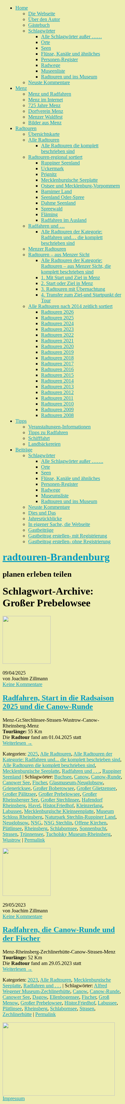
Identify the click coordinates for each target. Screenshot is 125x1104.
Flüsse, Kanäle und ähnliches (70, 53)
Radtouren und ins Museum (69, 76)
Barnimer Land (56, 191)
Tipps (21, 421)
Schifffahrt (39, 438)
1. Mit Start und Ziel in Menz (70, 277)
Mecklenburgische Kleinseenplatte (59, 811)
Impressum (14, 1098)
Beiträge (23, 449)
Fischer (39, 782)
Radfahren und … (46, 226)
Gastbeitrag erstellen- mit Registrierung (67, 535)
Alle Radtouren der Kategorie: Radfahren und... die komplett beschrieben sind (61, 756)
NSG (36, 822)
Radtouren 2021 (57, 340)
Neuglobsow (15, 822)
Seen (46, 48)
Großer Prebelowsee (59, 794)
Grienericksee (16, 788)
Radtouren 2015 (57, 375)
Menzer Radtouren (47, 249)
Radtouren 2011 (57, 398)
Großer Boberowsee (53, 788)
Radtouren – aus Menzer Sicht (58, 254)
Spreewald (52, 208)
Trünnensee (31, 834)
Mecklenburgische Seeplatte (69, 180)
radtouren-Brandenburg (56, 557)
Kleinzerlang (89, 805)
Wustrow (12, 840)
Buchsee (62, 776)
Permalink (34, 840)
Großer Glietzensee (96, 788)
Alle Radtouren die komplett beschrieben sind (69, 148)
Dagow (39, 997)
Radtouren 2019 (57, 352)
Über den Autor (44, 19)
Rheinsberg (35, 828)
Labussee (12, 811)
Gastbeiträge (41, 530)
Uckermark (52, 168)
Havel (34, 805)
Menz (21, 88)
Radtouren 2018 (57, 358)
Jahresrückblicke (45, 518)
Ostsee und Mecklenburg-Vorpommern (80, 185)
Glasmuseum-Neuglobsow (76, 782)
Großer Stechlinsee (60, 799)
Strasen (10, 834)
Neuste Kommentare (49, 82)
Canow (81, 776)
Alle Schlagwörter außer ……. (72, 461)
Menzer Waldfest (45, 117)
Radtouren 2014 (57, 381)
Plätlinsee (12, 828)
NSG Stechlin (58, 822)
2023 (33, 980)
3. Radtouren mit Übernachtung (73, 289)
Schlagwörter (41, 30)
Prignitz (49, 174)
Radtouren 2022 (57, 335)
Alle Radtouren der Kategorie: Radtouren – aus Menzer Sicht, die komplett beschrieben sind (76, 266)
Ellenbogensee (64, 997)
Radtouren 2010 (57, 403)
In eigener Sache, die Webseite (59, 524)
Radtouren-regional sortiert (55, 157)
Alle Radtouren (43, 140)
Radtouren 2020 (57, 346)
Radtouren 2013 (57, 386)
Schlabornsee (63, 828)
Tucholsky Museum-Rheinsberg (78, 834)
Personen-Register (59, 59)
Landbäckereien (44, 444)
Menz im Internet (45, 99)
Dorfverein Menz (45, 111)
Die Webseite (41, 13)
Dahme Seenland (58, 203)
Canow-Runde (106, 776)
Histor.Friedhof (58, 805)
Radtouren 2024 (57, 323)
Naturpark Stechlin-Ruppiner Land (80, 817)
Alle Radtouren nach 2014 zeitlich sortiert (70, 306)
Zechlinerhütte (17, 1014)
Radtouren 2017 (57, 363)
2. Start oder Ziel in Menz (67, 283)
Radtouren (26, 128)
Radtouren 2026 (57, 312)
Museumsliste (55, 495)
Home (21, 8)
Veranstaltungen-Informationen (59, 426)
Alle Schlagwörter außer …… (71, 36)
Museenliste (53, 71)
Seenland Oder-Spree (62, 197)
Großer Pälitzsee (19, 794)
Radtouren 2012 (57, 392)
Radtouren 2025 (57, 317)
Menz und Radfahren (49, 94)
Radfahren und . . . (81, 771)
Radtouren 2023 (57, 329)
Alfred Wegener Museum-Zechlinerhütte (55, 988)
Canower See (16, 782)
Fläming (49, 214)
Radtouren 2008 (57, 415)
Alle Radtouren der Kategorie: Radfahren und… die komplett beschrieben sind (72, 237)
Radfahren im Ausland (64, 220)
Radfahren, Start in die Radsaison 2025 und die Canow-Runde (58, 702)
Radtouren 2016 (57, 369)
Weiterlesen (17, 743)
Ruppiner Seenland (60, 162)
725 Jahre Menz (44, 105)
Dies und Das (42, 512)
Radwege (50, 65)
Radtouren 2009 (57, 409)
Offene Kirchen (90, 822)
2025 (33, 754)
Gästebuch (39, 25)
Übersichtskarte (44, 134)
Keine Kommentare (22, 684)
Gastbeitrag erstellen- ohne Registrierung (69, 541)
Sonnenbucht (92, 828)
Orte (45, 42)
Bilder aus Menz (45, 122)
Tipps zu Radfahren (48, 432)
